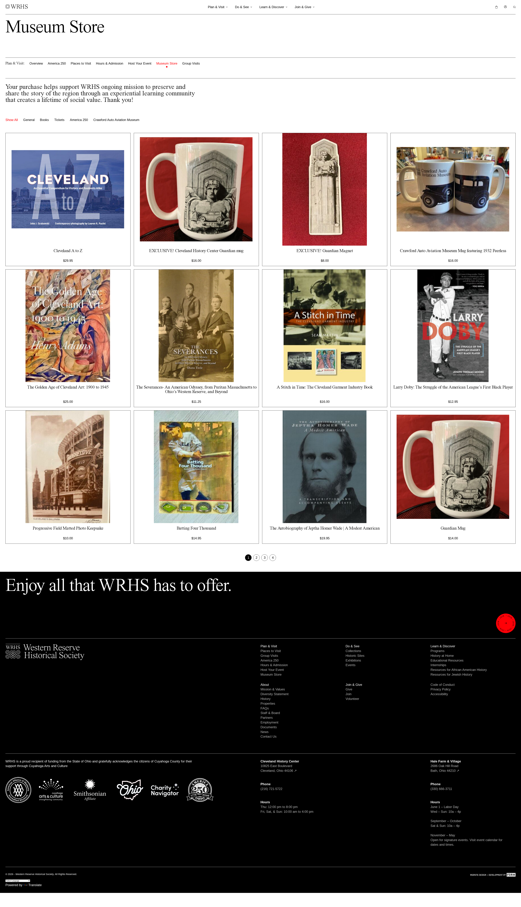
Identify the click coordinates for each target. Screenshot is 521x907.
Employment (269, 722)
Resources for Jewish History (451, 674)
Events (350, 665)
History (265, 699)
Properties (267, 703)
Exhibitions (353, 660)
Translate (35, 885)
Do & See (242, 7)
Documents (268, 727)
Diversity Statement (274, 694)
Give (349, 689)
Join (348, 694)
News (264, 732)
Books (44, 120)
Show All (11, 120)
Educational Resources (447, 660)
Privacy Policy (441, 689)
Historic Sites (355, 655)
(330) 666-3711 (441, 789)
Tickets (59, 120)
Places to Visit (81, 63)
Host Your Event (139, 63)
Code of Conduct (443, 684)
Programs (437, 651)
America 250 (57, 63)
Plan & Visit (216, 7)
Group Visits (191, 63)
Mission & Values (272, 689)
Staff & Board (270, 713)
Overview (36, 63)
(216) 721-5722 (271, 789)
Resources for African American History (459, 670)
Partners (266, 717)
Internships (438, 665)
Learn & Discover (271, 7)
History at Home (442, 655)
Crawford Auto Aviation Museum (116, 120)
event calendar (487, 840)
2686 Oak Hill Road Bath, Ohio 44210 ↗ (446, 766)
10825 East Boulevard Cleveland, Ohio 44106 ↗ (279, 766)
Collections (353, 651)
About (264, 684)
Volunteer (352, 699)
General (29, 120)
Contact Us (268, 736)
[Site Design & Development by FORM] (493, 875)
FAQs (264, 708)
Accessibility (439, 694)
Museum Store (166, 63)
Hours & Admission (109, 63)
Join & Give (303, 7)
